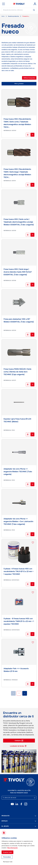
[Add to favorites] (33, 542)
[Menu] (3, 4)
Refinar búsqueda (29, 78)
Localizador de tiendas (17, 746)
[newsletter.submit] (34, 798)
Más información (12, 848)
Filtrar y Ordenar (19, 83)
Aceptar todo (7, 852)
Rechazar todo (7, 862)
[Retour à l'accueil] (19, 4)
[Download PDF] (28, 135)
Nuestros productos (13, 16)
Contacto (18, 740)
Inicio (3, 16)
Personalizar (7, 857)
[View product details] (32, 135)
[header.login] (34, 3)
